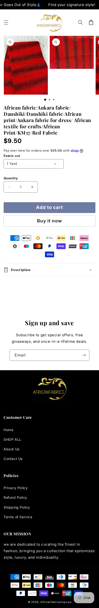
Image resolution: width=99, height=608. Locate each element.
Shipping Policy (17, 507)
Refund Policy (15, 497)
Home (8, 430)
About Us (11, 449)
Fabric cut (12, 156)
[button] (6, 22)
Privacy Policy (16, 488)
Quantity (11, 178)
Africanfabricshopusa (55, 602)
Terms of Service (18, 517)
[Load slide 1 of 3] (45, 99)
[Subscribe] (84, 355)
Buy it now (49, 221)
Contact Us (13, 459)
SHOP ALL (12, 439)
